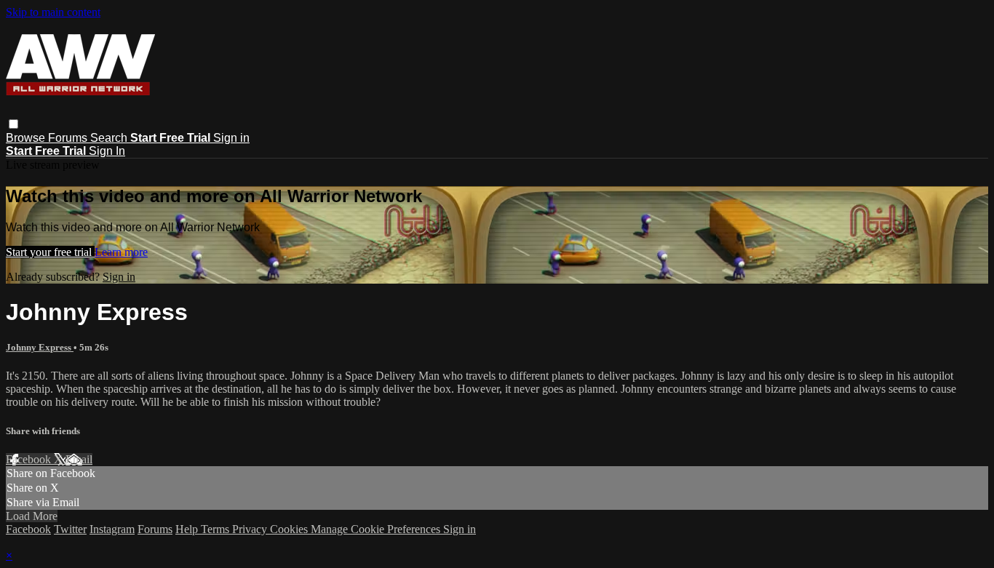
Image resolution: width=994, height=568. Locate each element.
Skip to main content (53, 12)
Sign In (107, 151)
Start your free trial (50, 252)
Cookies (290, 529)
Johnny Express (39, 347)
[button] (13, 124)
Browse (27, 138)
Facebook (30, 459)
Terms (216, 529)
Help (188, 529)
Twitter (70, 529)
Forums (69, 138)
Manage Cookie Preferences (377, 529)
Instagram (112, 529)
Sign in (231, 138)
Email (78, 459)
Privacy (251, 529)
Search (110, 138)
